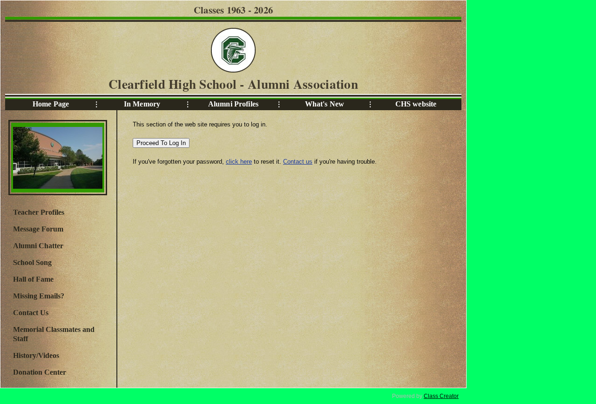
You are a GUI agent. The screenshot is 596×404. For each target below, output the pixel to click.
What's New (324, 104)
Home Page (51, 104)
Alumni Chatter (38, 246)
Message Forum (38, 229)
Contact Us (30, 313)
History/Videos (36, 355)
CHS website (416, 104)
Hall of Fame (33, 279)
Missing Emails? (38, 296)
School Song (32, 262)
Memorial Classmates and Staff (54, 334)
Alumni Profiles (233, 104)
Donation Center (39, 372)
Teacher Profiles (38, 212)
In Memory (142, 104)
